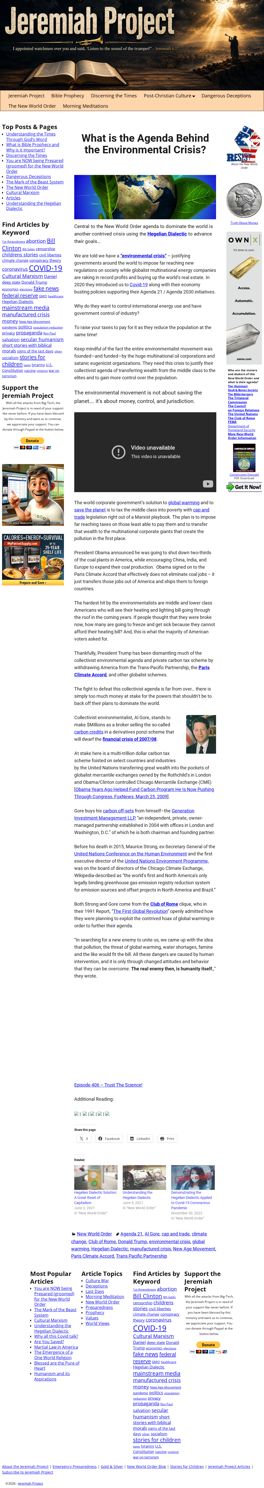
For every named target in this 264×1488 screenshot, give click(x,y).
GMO (43, 296)
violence (42, 371)
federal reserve (20, 295)
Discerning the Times (114, 96)
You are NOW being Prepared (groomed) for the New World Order (34, 166)
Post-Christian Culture (167, 96)
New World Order (94, 1234)
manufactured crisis (150, 1248)
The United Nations (243, 414)
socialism (10, 357)
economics (10, 289)
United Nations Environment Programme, (167, 861)
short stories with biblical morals (27, 348)
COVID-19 (45, 268)
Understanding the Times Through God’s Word (31, 136)
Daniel (50, 276)
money (10, 321)
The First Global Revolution (140, 911)
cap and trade (176, 1234)
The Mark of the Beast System (35, 182)
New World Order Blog (146, 1466)
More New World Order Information (242, 436)
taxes (27, 365)
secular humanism (42, 339)
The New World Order (32, 106)
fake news (46, 288)
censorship (45, 248)
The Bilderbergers (240, 394)
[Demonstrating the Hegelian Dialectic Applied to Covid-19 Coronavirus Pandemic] (192, 1177)
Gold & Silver (112, 1466)
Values (92, 1318)
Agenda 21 (131, 1234)
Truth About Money (244, 223)
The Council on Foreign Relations (243, 408)
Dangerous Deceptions (226, 96)
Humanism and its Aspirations (52, 1376)
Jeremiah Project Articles (229, 1466)
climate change (15, 260)
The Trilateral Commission (238, 400)
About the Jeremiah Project (25, 1466)
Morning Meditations (85, 106)
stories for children (23, 361)
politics (25, 327)
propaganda (29, 333)
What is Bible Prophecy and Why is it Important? (32, 147)
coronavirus (15, 269)
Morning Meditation (105, 1296)
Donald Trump (132, 1241)
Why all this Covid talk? (56, 1336)
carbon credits (88, 732)
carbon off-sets (118, 810)
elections (26, 289)
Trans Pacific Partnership (141, 1256)
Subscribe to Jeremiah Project (27, 1472)
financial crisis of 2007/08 (129, 739)
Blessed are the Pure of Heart (56, 1365)
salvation (11, 339)
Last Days (95, 1291)
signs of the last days (35, 351)
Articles (13, 198)
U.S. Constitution (147, 1449)
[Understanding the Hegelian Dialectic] (144, 1177)
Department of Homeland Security (241, 428)
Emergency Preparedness (75, 1466)
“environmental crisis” (143, 255)
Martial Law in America (56, 1347)
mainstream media (26, 307)
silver (58, 351)
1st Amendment (13, 241)
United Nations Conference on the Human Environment (130, 853)
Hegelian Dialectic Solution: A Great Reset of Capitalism (95, 1197)
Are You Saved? (49, 1341)
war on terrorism (146, 1457)
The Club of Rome (241, 418)
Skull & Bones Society (243, 390)
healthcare (55, 296)
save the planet (90, 509)
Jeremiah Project (26, 96)
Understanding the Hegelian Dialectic (33, 206)
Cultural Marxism (22, 192)
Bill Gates (28, 249)
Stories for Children (187, 1466)
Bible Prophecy (67, 96)
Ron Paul (49, 333)
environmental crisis (169, 1241)
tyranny (38, 364)
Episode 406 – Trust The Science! (108, 1085)
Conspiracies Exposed (244, 474)
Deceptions (97, 1286)
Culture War (97, 1280)
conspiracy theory (45, 260)
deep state (11, 282)
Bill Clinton (147, 1296)
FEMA (232, 422)
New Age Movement (194, 1248)
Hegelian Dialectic (167, 234)
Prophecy (95, 1312)
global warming (184, 502)
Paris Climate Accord (92, 1256)
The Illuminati (238, 386)
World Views (98, 1323)
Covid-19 (139, 284)
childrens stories (20, 254)
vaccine (30, 370)
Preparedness (99, 1307)
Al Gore (152, 1234)
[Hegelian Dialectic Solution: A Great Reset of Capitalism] (96, 1177)
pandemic (9, 327)
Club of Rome (164, 904)
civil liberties (50, 254)
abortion (36, 241)
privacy (8, 332)
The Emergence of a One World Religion (53, 1354)
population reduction (48, 327)
